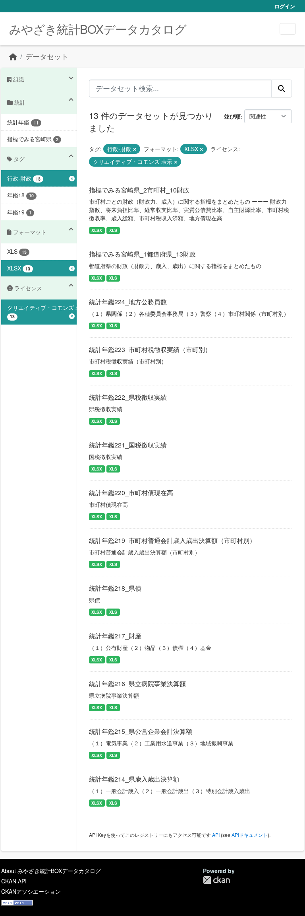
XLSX (96, 230)
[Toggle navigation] (288, 29)
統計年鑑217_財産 (115, 635)
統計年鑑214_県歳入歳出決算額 (134, 779)
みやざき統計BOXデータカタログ (97, 28)
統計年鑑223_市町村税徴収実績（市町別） (150, 349)
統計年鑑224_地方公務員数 (128, 301)
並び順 (232, 116)
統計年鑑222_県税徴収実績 (128, 397)
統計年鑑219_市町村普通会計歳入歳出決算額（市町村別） (172, 540)
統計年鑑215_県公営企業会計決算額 (140, 731)
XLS (113, 230)
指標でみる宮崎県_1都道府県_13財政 (142, 254)
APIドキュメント (250, 834)
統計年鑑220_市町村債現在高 (131, 492)
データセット (46, 56)
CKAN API (14, 881)
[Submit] (281, 88)
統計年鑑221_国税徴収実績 (128, 444)
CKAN (216, 880)
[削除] (134, 149)
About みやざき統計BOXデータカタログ (51, 871)
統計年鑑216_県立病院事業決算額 (137, 683)
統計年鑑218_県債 (115, 588)
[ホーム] (13, 56)
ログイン (284, 6)
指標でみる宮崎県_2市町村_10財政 (139, 189)
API (216, 834)
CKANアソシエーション (31, 891)
